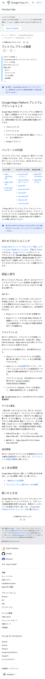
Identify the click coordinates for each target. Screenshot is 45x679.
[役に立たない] (27, 42)
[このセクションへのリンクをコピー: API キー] (12, 294)
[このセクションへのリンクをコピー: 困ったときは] (19, 493)
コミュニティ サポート (9, 620)
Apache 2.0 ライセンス (19, 533)
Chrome (4, 645)
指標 (24, 366)
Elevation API (22, 200)
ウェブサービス (7, 607)
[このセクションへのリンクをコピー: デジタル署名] (17, 406)
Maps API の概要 (7, 587)
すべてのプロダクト (8, 659)
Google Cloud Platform (9, 652)
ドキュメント (9, 38)
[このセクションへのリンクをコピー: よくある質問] (19, 468)
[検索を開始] (33, 2)
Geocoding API (23, 196)
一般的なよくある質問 (15, 481)
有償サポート (6, 624)
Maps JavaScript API (8, 176)
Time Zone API (23, 203)
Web (3, 604)
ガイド (29, 38)
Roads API (21, 186)
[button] (22, 398)
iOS (3, 600)
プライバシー (14, 668)
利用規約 (5, 627)
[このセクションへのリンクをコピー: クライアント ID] (19, 332)
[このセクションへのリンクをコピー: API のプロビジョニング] (32, 241)
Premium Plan (9, 9)
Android (4, 597)
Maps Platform (24, 2)
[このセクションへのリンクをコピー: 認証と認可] (17, 274)
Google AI (5, 656)
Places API (22, 193)
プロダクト (12, 35)
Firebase (5, 649)
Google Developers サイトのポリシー (23, 535)
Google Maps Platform (26, 35)
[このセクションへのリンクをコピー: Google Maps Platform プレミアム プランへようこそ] (25, 106)
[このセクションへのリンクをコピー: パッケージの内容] (25, 150)
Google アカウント (20, 252)
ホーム (4, 35)
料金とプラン (6, 580)
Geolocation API (23, 189)
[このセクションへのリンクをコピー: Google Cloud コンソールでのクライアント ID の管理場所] (11, 399)
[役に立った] (24, 42)
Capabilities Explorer (9, 583)
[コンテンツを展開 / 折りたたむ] (16, 57)
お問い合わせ (6, 617)
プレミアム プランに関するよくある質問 (22, 485)
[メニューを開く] (3, 2)
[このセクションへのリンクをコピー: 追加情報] (12, 449)
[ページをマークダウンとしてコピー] (11, 50)
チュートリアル (7, 576)
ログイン (39, 3)
